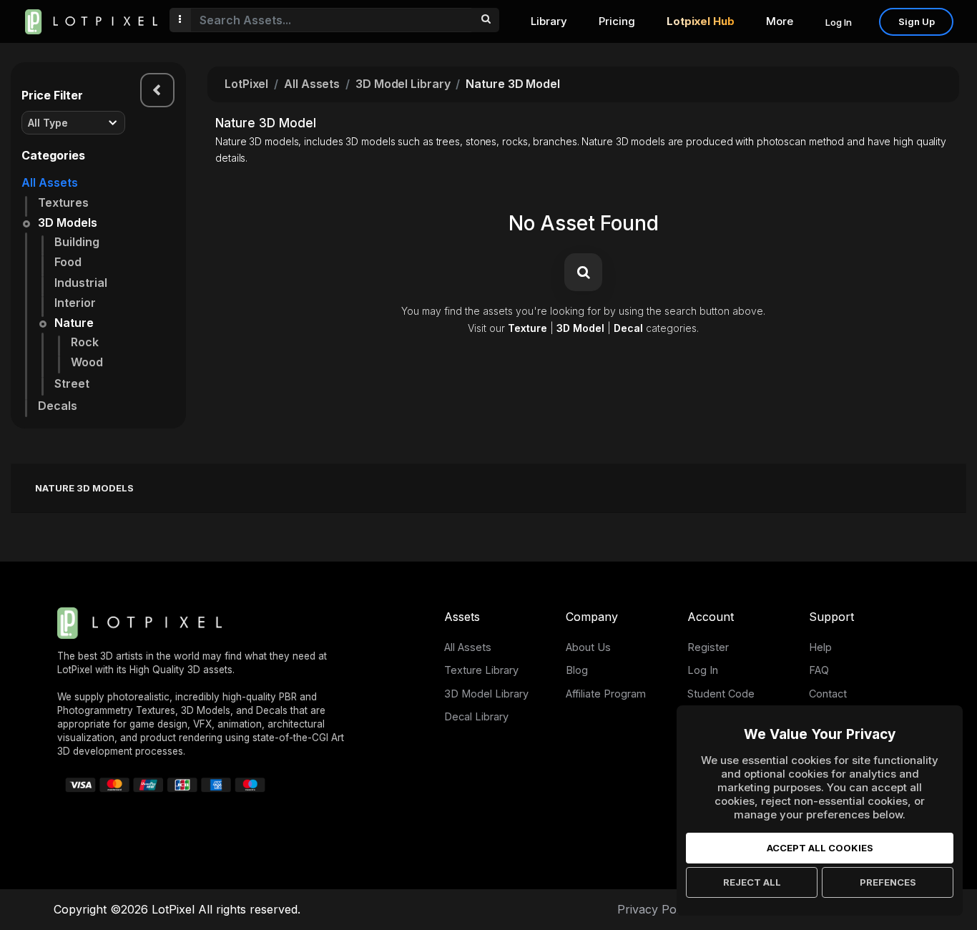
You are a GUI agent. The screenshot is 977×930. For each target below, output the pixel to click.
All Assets (49, 182)
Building (76, 242)
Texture (527, 328)
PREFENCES (888, 882)
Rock (85, 342)
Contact (828, 693)
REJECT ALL (752, 882)
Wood (87, 362)
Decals (57, 405)
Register (708, 647)
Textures (63, 202)
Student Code (721, 693)
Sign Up (916, 21)
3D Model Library (402, 84)
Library (549, 21)
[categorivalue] (485, 20)
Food (68, 262)
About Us (588, 647)
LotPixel (246, 84)
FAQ (819, 670)
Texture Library (481, 670)
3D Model (580, 328)
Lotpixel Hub (701, 21)
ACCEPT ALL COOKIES (820, 847)
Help (820, 647)
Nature (74, 322)
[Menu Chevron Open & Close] (157, 90)
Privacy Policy (655, 909)
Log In (838, 22)
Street (71, 383)
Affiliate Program (606, 693)
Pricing (617, 21)
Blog (577, 670)
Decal (628, 328)
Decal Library (476, 716)
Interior (75, 302)
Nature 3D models (84, 488)
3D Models (67, 222)
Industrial (80, 282)
